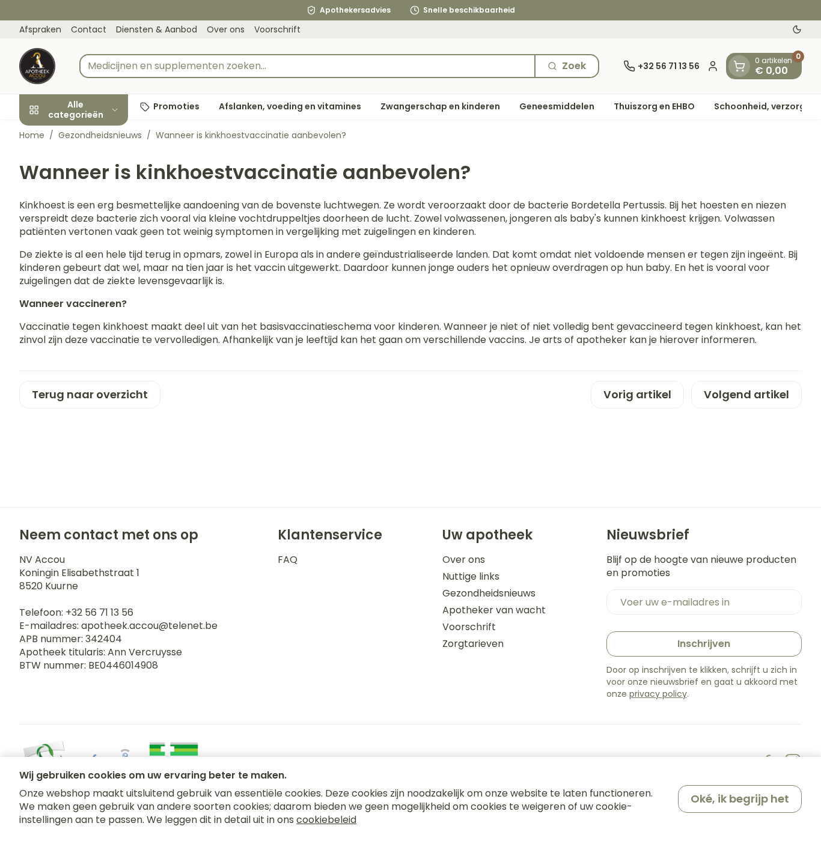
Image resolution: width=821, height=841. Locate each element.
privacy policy (658, 694)
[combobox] (307, 66)
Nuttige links (470, 576)
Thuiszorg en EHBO (654, 106)
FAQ (288, 559)
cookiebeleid (326, 820)
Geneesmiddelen (556, 106)
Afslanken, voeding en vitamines (290, 106)
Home (31, 135)
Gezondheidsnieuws (100, 135)
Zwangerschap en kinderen (440, 106)
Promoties (176, 106)
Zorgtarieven (473, 644)
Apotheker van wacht (494, 610)
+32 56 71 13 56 (99, 612)
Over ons (226, 29)
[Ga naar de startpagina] (37, 66)
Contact (88, 29)
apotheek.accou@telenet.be (149, 626)
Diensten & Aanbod (156, 29)
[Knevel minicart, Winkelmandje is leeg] (739, 66)
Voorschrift (277, 29)
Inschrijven (703, 644)
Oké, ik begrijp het (740, 798)
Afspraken (40, 29)
